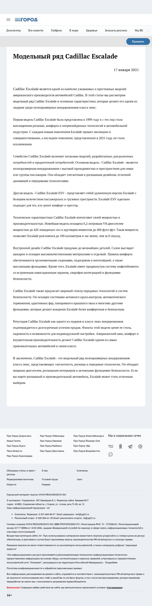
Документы (13, 30)
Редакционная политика (20, 479)
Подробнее (111, 562)
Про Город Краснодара (19, 455)
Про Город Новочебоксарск (88, 435)
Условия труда (50, 479)
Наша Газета (14, 440)
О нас (45, 470)
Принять (138, 41)
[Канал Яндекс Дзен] (140, 446)
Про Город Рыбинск (51, 445)
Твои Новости (14, 450)
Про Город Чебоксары (52, 435)
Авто (79, 479)
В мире (73, 30)
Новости (11, 484)
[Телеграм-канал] (130, 446)
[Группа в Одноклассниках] (120, 446)
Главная (46, 484)
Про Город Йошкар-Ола (86, 440)
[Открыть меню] (8, 20)
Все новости (35, 30)
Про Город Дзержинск (19, 435)
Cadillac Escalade (26, 89)
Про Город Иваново (51, 440)
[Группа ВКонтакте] (111, 446)
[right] (147, 31)
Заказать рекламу (116, 30)
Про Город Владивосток (86, 450)
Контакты (82, 470)
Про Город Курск (16, 445)
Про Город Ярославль (52, 450)
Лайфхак (56, 30)
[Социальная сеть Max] (111, 454)
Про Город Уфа (81, 445)
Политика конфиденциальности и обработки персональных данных (44, 568)
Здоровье (91, 30)
